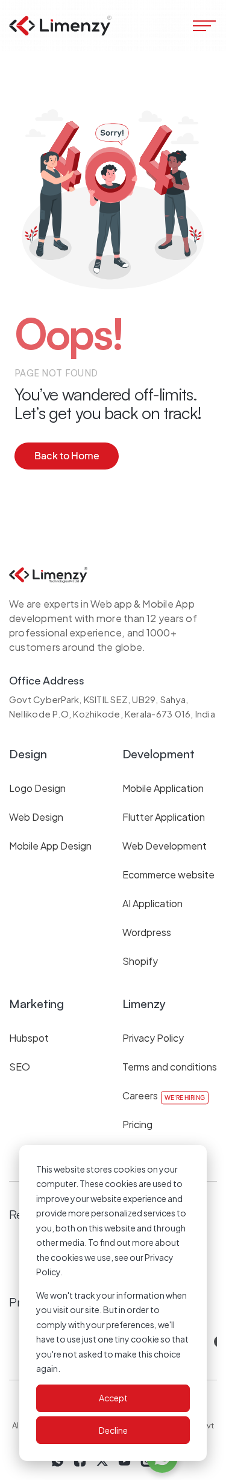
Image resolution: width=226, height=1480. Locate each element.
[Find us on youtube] (124, 1460)
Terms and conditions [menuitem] (169, 1066)
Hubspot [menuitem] (29, 1037)
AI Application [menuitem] (152, 903)
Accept (113, 1397)
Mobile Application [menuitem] (163, 788)
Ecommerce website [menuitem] (168, 874)
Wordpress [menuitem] (146, 932)
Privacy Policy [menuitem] (153, 1037)
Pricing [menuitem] (137, 1124)
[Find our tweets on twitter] (102, 1460)
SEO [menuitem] (19, 1066)
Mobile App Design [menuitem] (50, 845)
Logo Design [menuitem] (37, 788)
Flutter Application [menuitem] (163, 817)
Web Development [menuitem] (164, 845)
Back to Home (66, 455)
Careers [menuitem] (140, 1095)
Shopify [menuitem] (140, 961)
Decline (113, 1430)
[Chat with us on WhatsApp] (57, 1460)
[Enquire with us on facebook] (80, 1460)
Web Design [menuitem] (36, 817)
